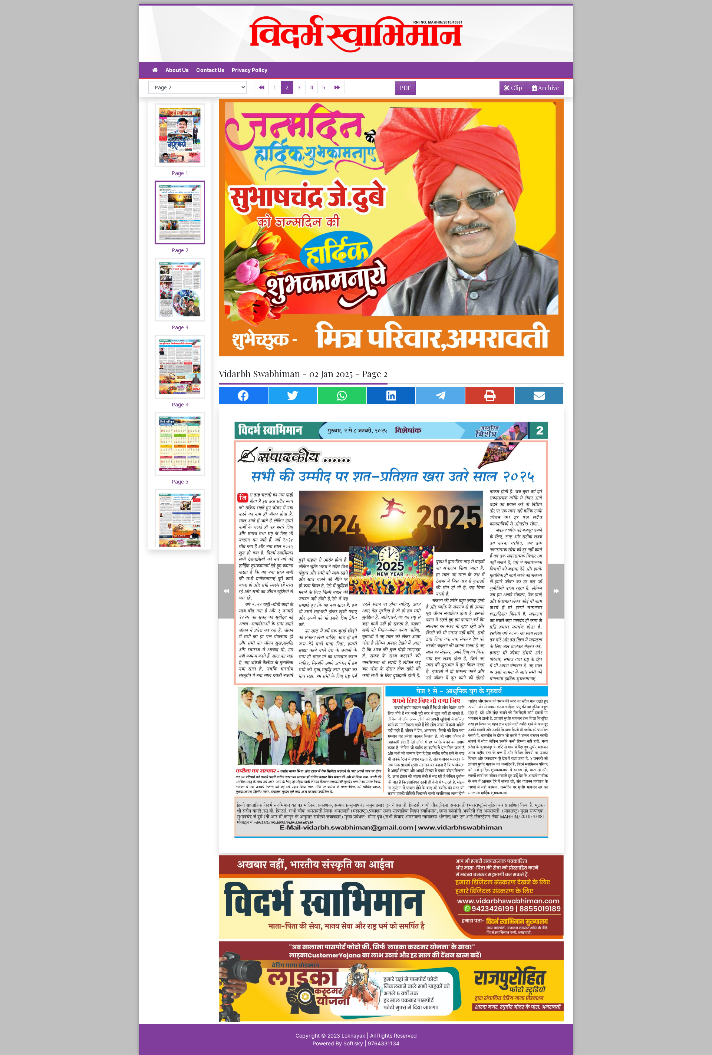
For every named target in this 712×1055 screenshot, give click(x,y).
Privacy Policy (249, 70)
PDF (405, 88)
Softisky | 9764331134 (371, 1043)
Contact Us (210, 70)
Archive (548, 88)
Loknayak (353, 1035)
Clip (516, 88)
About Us (177, 70)
